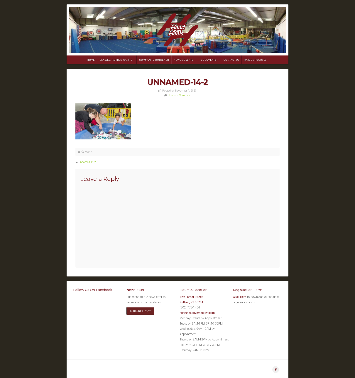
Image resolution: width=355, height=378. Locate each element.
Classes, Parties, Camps (115, 59)
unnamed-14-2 (87, 162)
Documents (208, 59)
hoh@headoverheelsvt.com (197, 313)
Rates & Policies (255, 59)
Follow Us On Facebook (92, 290)
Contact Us (231, 59)
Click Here (239, 297)
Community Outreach (154, 59)
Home (91, 59)
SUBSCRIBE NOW (140, 311)
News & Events (183, 59)
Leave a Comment (180, 95)
